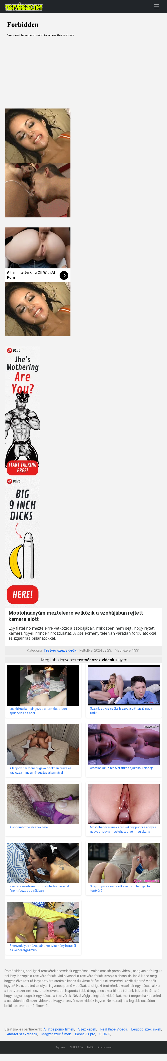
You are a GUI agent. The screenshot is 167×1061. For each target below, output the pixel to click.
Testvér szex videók (59, 650)
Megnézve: (123, 650)
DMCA (90, 1047)
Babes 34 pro (85, 1034)
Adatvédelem (104, 1047)
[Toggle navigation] (157, 6)
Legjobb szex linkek (146, 1029)
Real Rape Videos (113, 1029)
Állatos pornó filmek (58, 1029)
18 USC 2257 (76, 1047)
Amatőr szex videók (22, 1034)
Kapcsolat (60, 1047)
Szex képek (87, 1029)
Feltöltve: (86, 650)
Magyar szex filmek (56, 1034)
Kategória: (35, 650)
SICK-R (104, 1034)
